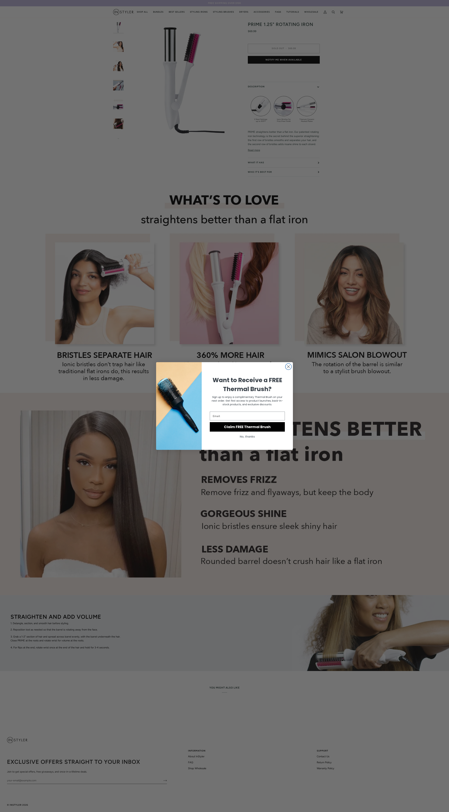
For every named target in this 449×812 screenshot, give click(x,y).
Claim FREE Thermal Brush (247, 426)
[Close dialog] (288, 367)
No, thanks (247, 437)
